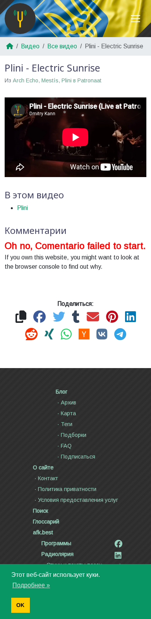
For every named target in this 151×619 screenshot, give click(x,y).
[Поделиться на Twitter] (59, 317)
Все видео (62, 46)
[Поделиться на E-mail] (93, 317)
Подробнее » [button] (31, 585)
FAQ (66, 446)
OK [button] (20, 605)
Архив (68, 402)
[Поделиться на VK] (102, 334)
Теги (66, 424)
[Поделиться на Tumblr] (76, 317)
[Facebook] (118, 544)
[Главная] (20, 18)
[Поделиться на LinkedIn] (130, 317)
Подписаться (78, 457)
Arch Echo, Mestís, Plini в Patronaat (57, 80)
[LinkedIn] (118, 555)
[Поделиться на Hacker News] (84, 334)
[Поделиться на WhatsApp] (66, 334)
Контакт (48, 478)
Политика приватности (67, 489)
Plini (22, 208)
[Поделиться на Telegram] (120, 334)
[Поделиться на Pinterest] (112, 317)
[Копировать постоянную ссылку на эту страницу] (21, 317)
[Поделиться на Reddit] (31, 334)
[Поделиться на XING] (49, 334)
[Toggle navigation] (135, 18)
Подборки (73, 435)
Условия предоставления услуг (78, 500)
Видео (30, 46)
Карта (68, 413)
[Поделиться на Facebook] (39, 317)
